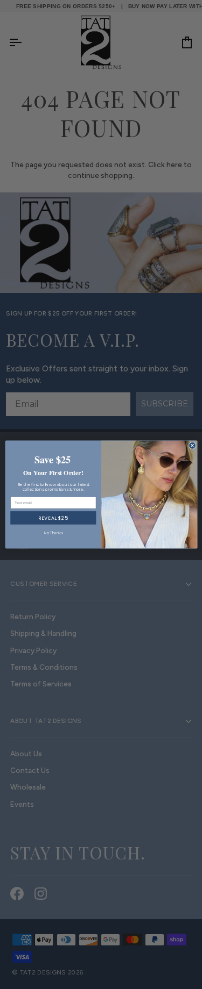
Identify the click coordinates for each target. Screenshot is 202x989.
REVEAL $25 (53, 517)
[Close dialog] (192, 445)
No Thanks (53, 533)
